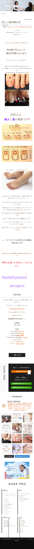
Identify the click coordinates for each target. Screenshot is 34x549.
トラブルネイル (8, 26)
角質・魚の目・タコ (8, 524)
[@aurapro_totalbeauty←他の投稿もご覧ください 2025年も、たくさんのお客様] (6, 449)
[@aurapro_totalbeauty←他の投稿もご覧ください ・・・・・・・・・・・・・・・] (27, 428)
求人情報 (22, 524)
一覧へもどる (17, 355)
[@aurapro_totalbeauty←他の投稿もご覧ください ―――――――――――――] (27, 449)
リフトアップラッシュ (9, 508)
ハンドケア (6, 499)
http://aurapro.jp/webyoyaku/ (17, 308)
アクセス (22, 529)
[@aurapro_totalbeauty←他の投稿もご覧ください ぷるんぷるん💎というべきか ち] (27, 438)
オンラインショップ (24, 526)
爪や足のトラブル (28, 26)
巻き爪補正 (21, 26)
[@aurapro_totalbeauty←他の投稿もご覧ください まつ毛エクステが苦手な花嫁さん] (17, 449)
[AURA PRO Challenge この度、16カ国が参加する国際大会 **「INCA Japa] (6, 417)
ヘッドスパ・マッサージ (9, 493)
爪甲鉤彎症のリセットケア (10, 526)
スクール (22, 528)
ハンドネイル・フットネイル (10, 496)
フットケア (15, 26)
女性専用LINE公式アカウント (21, 383)
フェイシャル (7, 511)
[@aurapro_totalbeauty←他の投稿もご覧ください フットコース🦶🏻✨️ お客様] (17, 438)
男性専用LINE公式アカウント (21, 387)
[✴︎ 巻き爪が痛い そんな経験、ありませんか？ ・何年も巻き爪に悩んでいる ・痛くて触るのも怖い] (17, 428)
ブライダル (6, 513)
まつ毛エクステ (7, 506)
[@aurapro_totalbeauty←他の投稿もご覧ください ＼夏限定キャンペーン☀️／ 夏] (27, 417)
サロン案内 (22, 521)
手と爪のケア (23, 495)
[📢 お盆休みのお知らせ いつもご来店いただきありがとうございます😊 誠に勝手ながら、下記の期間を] (17, 417)
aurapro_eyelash (20, 343)
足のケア (22, 497)
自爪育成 (6, 521)
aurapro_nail (19, 341)
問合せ (21, 531)
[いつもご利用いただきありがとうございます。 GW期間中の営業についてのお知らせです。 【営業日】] (6, 428)
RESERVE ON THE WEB (21, 371)
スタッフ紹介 (23, 522)
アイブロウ (6, 509)
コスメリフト (7, 502)
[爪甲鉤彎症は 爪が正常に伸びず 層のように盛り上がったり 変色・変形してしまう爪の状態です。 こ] (6, 438)
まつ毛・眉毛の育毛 (8, 504)
